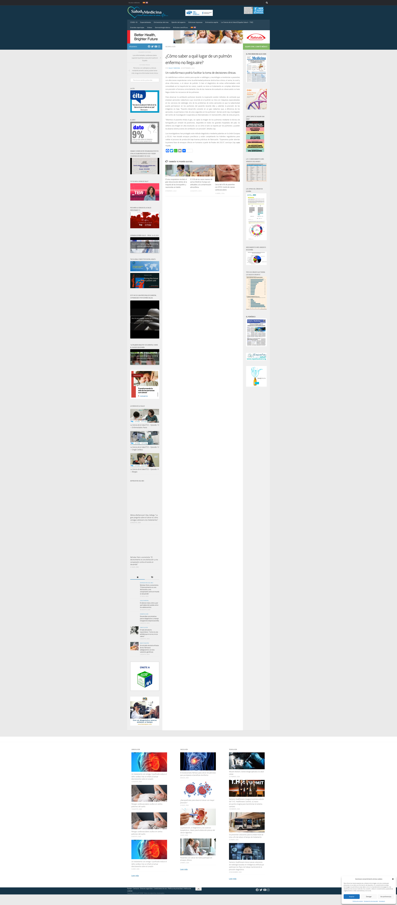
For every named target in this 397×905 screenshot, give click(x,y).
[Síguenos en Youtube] (155, 46)
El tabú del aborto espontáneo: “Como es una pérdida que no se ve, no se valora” (149, 633)
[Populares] (137, 577)
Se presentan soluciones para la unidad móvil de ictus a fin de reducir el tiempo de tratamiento (246, 835)
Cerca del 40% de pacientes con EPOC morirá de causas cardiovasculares (225, 187)
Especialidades (145, 22)
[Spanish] (142, 2)
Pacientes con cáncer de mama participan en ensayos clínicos (196, 859)
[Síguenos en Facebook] (149, 46)
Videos (149, 27)
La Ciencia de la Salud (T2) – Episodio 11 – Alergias (144, 470)
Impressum (382, 901)
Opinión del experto (178, 22)
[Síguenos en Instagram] (159, 46)
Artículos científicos (180, 27)
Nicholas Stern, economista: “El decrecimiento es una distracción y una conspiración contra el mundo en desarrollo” (144, 561)
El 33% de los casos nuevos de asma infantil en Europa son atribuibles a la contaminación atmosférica (201, 183)
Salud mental (144, 601)
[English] (145, 2)
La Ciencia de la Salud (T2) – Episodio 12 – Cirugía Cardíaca (144, 448)
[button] (393, 879)
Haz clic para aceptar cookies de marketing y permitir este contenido (145, 245)
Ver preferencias (385, 896)
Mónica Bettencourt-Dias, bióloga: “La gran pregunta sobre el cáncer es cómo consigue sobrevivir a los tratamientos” (144, 517)
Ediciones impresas (195, 22)
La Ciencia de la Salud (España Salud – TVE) (237, 22)
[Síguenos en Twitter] (152, 46)
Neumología (170, 46)
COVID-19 (133, 22)
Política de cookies (358, 901)
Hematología (144, 614)
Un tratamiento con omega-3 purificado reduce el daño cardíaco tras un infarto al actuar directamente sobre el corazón (149, 776)
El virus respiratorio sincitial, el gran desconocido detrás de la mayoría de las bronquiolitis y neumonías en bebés (176, 183)
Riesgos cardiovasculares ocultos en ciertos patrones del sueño (146, 805)
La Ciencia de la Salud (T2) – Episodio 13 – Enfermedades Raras (144, 426)
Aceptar (351, 896)
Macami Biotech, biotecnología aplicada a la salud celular (246, 772)
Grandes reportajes (137, 27)
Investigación (144, 643)
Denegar (369, 896)
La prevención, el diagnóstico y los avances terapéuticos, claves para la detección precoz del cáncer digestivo (197, 830)
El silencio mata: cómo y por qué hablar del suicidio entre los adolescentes (149, 605)
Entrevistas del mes (161, 22)
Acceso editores (134, 2)
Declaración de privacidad (371, 901)
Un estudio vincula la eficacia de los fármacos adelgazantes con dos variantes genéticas (149, 648)
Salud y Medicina (174, 68)
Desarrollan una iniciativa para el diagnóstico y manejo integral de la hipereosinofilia (149, 618)
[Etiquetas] (152, 577)
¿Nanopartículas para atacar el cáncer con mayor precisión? (197, 801)
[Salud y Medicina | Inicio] (172, 12)
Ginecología (144, 627)
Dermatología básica (162, 27)
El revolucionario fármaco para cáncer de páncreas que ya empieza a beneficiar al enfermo (198, 774)
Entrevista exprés (211, 22)
